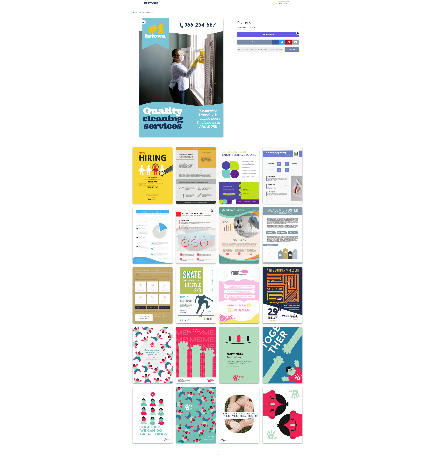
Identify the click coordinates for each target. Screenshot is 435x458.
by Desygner (241, 27)
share (254, 42)
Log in (270, 3)
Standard (251, 27)
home (135, 12)
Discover (142, 12)
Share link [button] (292, 49)
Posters (150, 12)
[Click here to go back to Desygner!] (151, 5)
